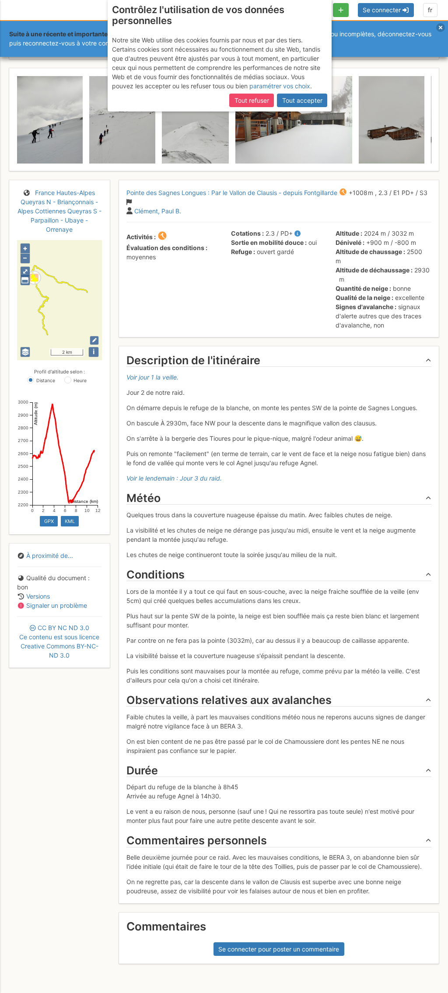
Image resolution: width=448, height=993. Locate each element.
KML (70, 521)
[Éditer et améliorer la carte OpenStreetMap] (94, 340)
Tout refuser (251, 100)
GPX (49, 521)
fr (430, 10)
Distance (45, 380)
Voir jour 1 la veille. (152, 377)
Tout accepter (302, 100)
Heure (80, 380)
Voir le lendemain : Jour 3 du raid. (174, 478)
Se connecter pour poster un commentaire (278, 949)
